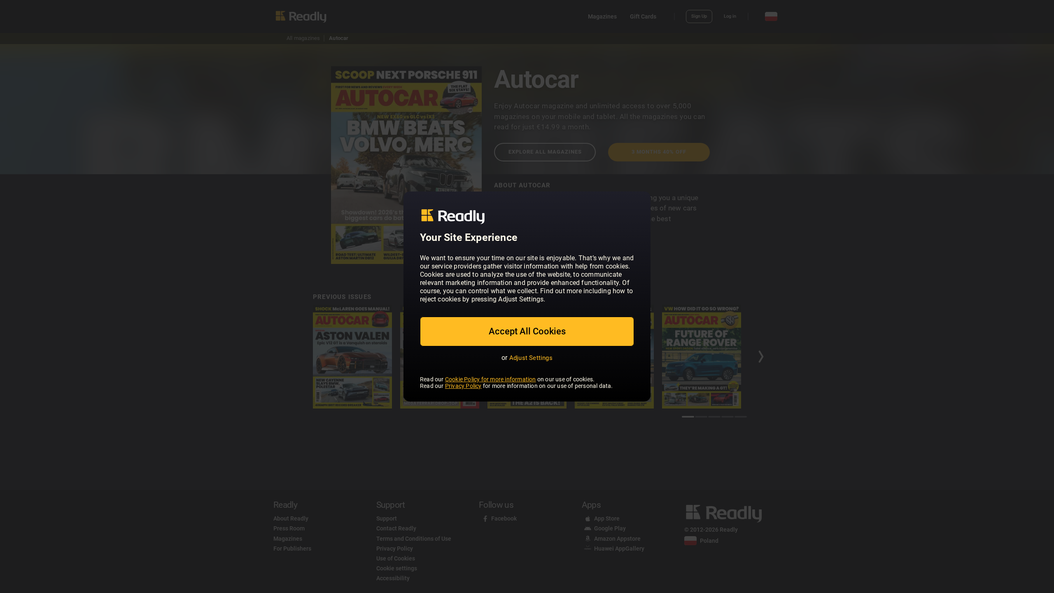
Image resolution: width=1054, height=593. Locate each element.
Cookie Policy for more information (490, 379)
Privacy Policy (463, 386)
